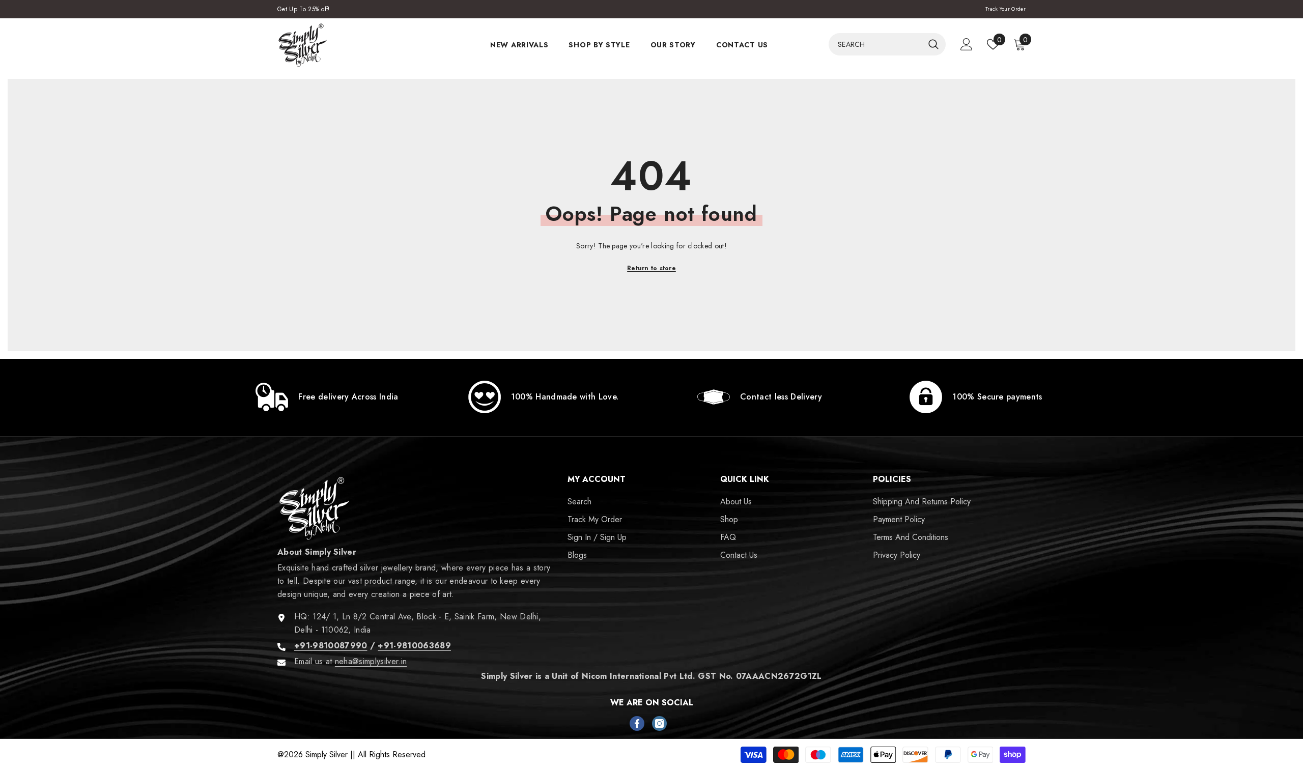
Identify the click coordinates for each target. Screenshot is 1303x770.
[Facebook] (637, 723)
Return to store (651, 268)
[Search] (887, 44)
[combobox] (876, 44)
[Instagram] (659, 723)
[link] (327, 397)
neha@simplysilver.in (371, 661)
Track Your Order (1005, 9)
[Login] (966, 44)
